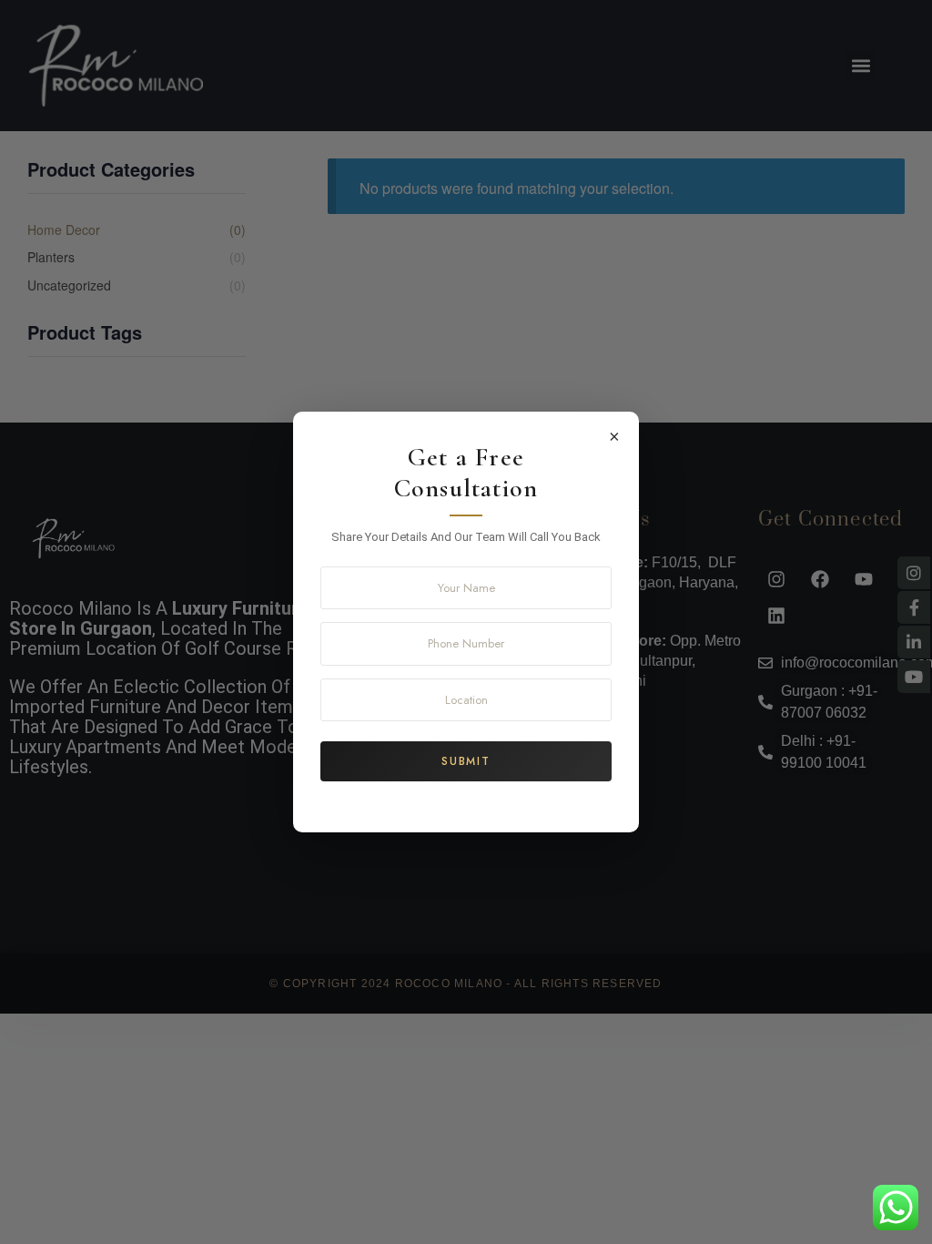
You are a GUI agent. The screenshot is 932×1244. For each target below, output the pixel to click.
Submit (466, 761)
